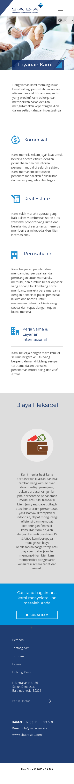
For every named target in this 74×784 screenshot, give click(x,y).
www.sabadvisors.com (27, 735)
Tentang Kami (21, 648)
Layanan (17, 664)
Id (65, 20)
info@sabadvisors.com (37, 728)
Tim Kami (18, 656)
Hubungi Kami (21, 672)
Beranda (18, 640)
